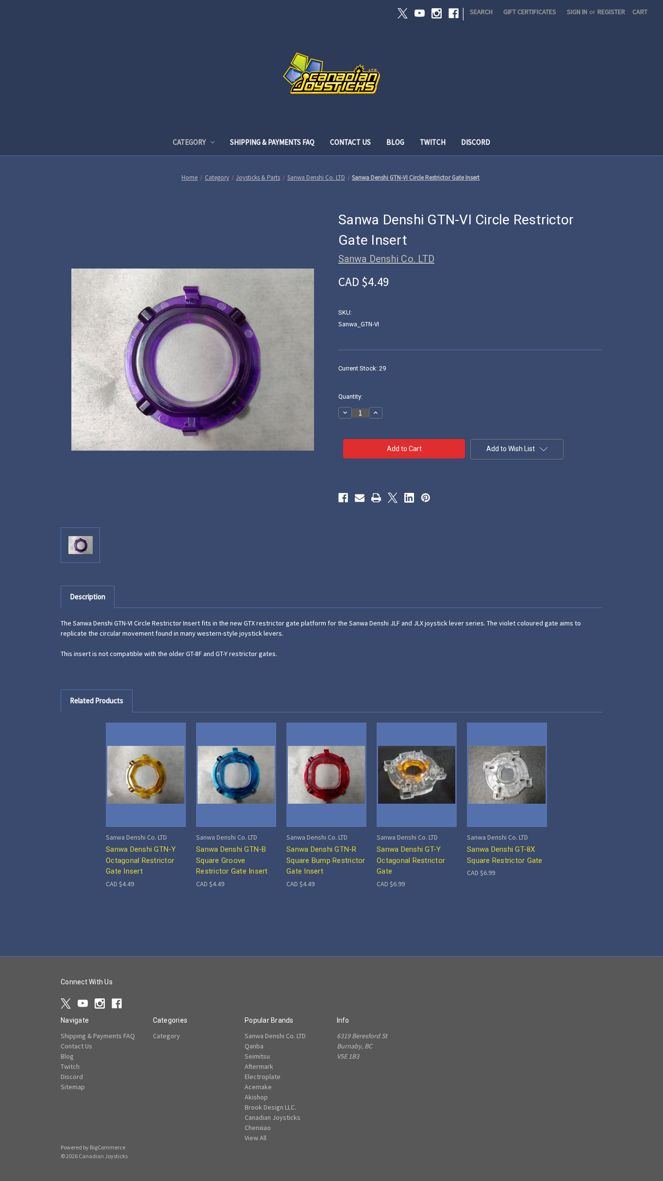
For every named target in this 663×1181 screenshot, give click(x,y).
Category (189, 142)
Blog (395, 142)
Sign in (577, 11)
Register (611, 11)
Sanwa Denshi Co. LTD (275, 1035)
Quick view (145, 766)
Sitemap (73, 1086)
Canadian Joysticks (272, 1117)
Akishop (256, 1097)
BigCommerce (107, 1147)
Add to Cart (146, 783)
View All (255, 1137)
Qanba (254, 1046)
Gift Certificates (529, 11)
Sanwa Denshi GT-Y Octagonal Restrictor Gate (411, 860)
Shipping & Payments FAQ (272, 142)
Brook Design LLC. (270, 1107)
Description (87, 596)
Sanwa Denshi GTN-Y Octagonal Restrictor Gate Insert (141, 860)
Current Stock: (362, 368)
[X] (403, 13)
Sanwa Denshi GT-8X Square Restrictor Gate (505, 855)
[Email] (360, 498)
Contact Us (350, 142)
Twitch (433, 142)
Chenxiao (258, 1127)
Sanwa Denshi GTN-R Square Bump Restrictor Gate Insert (325, 860)
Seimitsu (257, 1056)
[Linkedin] (409, 498)
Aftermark (259, 1066)
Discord (475, 142)
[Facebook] (453, 13)
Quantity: (350, 396)
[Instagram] (436, 13)
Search (481, 11)
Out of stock (416, 783)
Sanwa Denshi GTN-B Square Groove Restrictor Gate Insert (232, 860)
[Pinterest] (426, 498)
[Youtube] (419, 13)
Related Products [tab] (96, 700)
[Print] (376, 498)
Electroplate (263, 1076)
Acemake (258, 1086)
